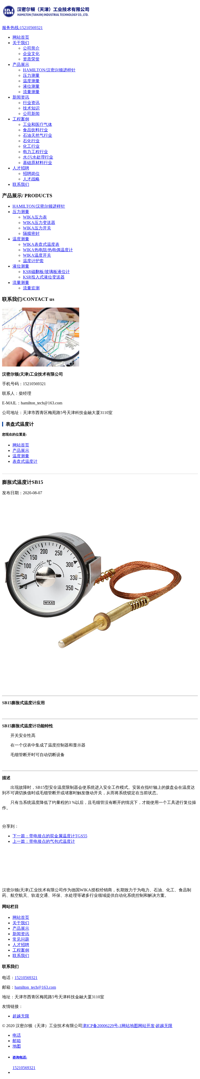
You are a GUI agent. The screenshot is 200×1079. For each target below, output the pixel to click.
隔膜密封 (31, 233)
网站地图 (129, 1025)
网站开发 (146, 1025)
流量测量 (31, 92)
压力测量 (31, 75)
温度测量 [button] (20, 239)
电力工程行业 (35, 152)
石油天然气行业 (37, 135)
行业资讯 (31, 102)
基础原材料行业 (37, 162)
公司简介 (31, 48)
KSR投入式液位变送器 (44, 277)
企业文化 (31, 53)
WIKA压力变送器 (39, 222)
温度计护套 (33, 261)
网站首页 (20, 445)
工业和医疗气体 (37, 124)
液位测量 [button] (20, 266)
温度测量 (31, 81)
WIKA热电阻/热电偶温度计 (48, 250)
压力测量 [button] (20, 211)
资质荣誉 (31, 59)
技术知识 (31, 108)
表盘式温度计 (25, 461)
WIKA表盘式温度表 (41, 244)
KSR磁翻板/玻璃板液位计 (46, 271)
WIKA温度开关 (37, 255)
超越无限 (164, 1025)
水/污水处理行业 (38, 157)
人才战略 (31, 179)
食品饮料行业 (35, 130)
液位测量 (31, 86)
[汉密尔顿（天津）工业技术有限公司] (100, 12)
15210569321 (26, 977)
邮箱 (16, 1041)
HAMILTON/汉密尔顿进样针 (49, 70)
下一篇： (49, 836)
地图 (16, 1046)
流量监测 (31, 288)
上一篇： (43, 841)
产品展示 (20, 450)
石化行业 (31, 141)
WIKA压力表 (35, 217)
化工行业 (31, 146)
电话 (16, 1035)
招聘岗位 (31, 173)
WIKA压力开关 (37, 228)
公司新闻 (31, 113)
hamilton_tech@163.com (35, 987)
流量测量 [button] (20, 282)
